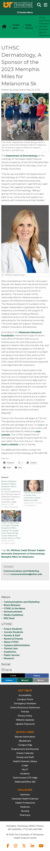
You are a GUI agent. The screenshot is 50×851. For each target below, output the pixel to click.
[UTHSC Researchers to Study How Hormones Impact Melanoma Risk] (34, 485)
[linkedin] (33, 848)
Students (25, 773)
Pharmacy (25, 815)
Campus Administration (17, 645)
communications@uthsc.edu (26, 574)
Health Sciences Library (25, 761)
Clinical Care (11, 648)
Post (17, 676)
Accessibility (25, 695)
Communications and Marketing (21, 571)
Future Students (13, 629)
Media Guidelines (13, 615)
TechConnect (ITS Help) (25, 778)
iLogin (25, 765)
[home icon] (3, 26)
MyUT (25, 769)
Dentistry (25, 794)
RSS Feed (9, 618)
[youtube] (41, 848)
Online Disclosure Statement (25, 707)
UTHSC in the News (14, 608)
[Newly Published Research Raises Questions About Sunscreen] (12, 494)
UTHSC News (16, 26)
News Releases (12, 605)
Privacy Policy (25, 716)
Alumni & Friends (13, 639)
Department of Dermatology (22, 155)
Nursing (25, 811)
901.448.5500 (14, 829)
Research (9, 658)
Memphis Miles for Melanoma (17, 557)
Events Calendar (25, 753)
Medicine (25, 807)
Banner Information (25, 737)
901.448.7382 (35, 829)
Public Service (12, 655)
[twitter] (24, 848)
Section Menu (26, 12)
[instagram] (16, 848)
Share (42, 676)
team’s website (9, 444)
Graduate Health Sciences (25, 799)
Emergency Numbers (25, 703)
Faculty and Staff (25, 757)
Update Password (25, 724)
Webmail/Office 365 (25, 782)
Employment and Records (25, 749)
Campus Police (25, 699)
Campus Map (25, 745)
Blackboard (25, 741)
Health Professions (25, 803)
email (25, 680)
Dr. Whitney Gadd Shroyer (21, 550)
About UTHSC (11, 642)
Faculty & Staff (12, 635)
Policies (25, 711)
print (41, 680)
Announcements (13, 611)
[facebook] (8, 848)
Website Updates (25, 720)
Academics (10, 652)
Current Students (13, 632)
